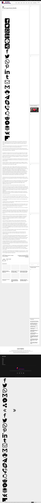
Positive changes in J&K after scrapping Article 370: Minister (7, 256)
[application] (34, 110)
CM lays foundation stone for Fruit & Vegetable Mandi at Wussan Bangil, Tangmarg (34, 331)
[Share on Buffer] (7, 130)
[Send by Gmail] (7, 38)
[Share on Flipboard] (7, 140)
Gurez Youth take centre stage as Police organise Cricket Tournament (19, 350)
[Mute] (36, 111)
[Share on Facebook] (7, 22)
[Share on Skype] (7, 104)
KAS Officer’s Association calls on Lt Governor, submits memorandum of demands (15, 272)
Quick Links (40, 0)
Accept (32, 502)
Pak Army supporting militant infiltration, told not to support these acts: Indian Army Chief (24, 272)
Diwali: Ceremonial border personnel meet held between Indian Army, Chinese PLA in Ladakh (14, 280)
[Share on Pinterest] (5, 432)
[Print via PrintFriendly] (7, 94)
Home (2, 358)
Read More (35, 502)
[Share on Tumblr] (5, 442)
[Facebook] (17, 373)
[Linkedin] (21, 373)
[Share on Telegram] (7, 99)
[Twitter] (19, 373)
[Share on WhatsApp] (7, 63)
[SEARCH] (38, 264)
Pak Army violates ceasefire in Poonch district (6, 280)
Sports (3, 363)
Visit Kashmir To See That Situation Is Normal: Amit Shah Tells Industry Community (23, 256)
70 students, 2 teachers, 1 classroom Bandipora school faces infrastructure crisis (34, 333)
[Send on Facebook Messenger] (7, 43)
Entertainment (3, 364)
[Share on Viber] (7, 109)
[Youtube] (23, 373)
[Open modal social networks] (7, 48)
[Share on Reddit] (5, 482)
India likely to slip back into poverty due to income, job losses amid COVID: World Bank (24, 280)
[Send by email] (7, 84)
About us (34, 0)
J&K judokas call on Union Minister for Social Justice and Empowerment (6, 272)
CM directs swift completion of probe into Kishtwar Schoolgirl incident (34, 343)
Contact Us (37, 0)
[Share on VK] (7, 135)
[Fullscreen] (37, 111)
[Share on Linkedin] (5, 437)
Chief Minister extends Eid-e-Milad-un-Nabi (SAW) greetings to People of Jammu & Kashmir (34, 324)
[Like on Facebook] (5, 477)
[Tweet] (7, 58)
